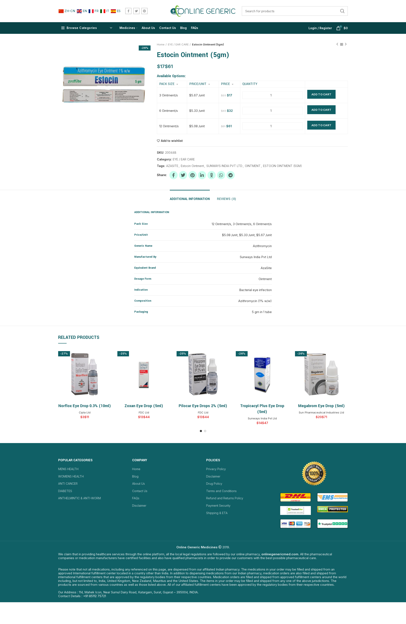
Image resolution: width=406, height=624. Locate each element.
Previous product (337, 44)
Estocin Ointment (192, 166)
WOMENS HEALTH (71, 476)
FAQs (135, 498)
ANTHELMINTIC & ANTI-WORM (79, 498)
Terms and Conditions (221, 491)
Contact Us (139, 491)
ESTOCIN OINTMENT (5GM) (282, 166)
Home (161, 44)
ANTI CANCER (68, 483)
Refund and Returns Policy (224, 498)
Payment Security (218, 505)
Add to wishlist (172, 140)
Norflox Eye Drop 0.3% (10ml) (84, 406)
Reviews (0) (226, 199)
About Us (138, 483)
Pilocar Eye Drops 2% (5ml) (203, 406)
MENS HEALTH (68, 469)
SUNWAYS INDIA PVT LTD (224, 166)
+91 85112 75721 (94, 596)
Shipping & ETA (217, 513)
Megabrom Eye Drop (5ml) (321, 406)
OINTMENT (253, 166)
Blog (135, 476)
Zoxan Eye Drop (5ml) (144, 406)
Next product (346, 44)
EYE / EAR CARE (178, 44)
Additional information (190, 199)
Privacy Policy (216, 469)
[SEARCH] (342, 11)
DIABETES (65, 491)
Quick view (108, 355)
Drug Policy (214, 483)
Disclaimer (139, 505)
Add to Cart (321, 94)
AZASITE (172, 166)
